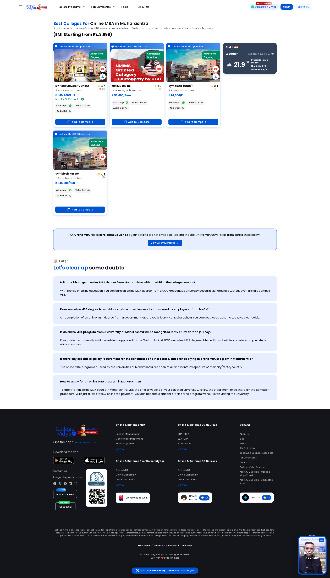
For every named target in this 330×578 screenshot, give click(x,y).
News (243, 443)
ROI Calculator (248, 448)
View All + (122, 449)
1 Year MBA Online (125, 479)
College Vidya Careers (252, 467)
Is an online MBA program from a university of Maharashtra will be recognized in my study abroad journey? (135, 332)
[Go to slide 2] (78, 80)
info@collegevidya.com (67, 477)
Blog (242, 438)
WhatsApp (61, 105)
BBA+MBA (183, 438)
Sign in (286, 6)
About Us (143, 7)
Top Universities (101, 7)
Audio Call (62, 111)
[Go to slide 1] (75, 80)
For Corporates (248, 457)
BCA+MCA (183, 434)
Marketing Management (129, 438)
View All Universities (163, 243)
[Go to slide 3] (137, 80)
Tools (124, 7)
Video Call (80, 105)
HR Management (125, 443)
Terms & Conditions (165, 545)
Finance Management (128, 434)
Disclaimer (144, 545)
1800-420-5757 (65, 494)
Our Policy (186, 545)
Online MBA (122, 470)
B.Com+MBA (184, 443)
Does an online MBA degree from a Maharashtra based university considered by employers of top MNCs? (134, 309)
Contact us (246, 462)
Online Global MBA (126, 474)
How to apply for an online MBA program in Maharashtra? (100, 381)
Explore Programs (69, 7)
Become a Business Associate (256, 453)
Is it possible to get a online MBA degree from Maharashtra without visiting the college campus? (127, 282)
